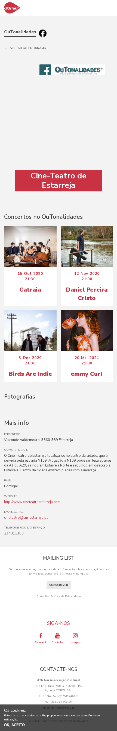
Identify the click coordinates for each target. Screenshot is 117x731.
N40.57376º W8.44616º (62, 696)
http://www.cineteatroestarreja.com (32, 502)
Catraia (30, 290)
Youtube (57, 642)
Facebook (41, 642)
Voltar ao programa (28, 48)
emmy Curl (87, 374)
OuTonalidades (20, 32)
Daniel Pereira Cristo (87, 294)
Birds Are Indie (30, 374)
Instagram (75, 642)
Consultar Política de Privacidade (58, 596)
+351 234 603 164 (61, 702)
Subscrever (58, 585)
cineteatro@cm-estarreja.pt (26, 517)
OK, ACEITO (14, 725)
